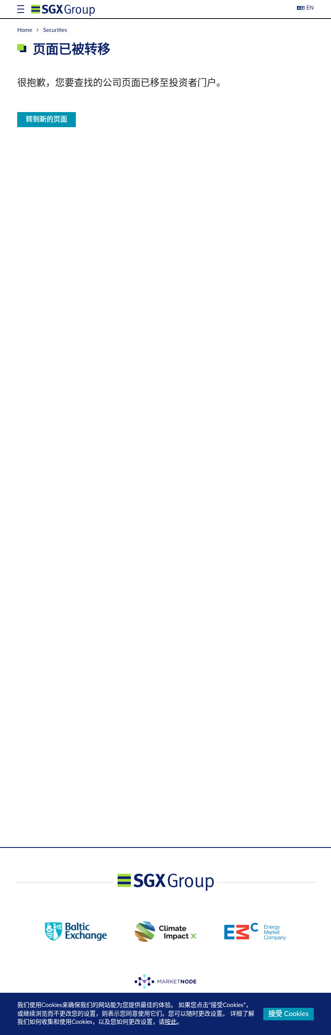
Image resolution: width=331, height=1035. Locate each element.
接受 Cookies (289, 1013)
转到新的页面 (46, 119)
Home (24, 30)
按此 (171, 1022)
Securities (55, 30)
